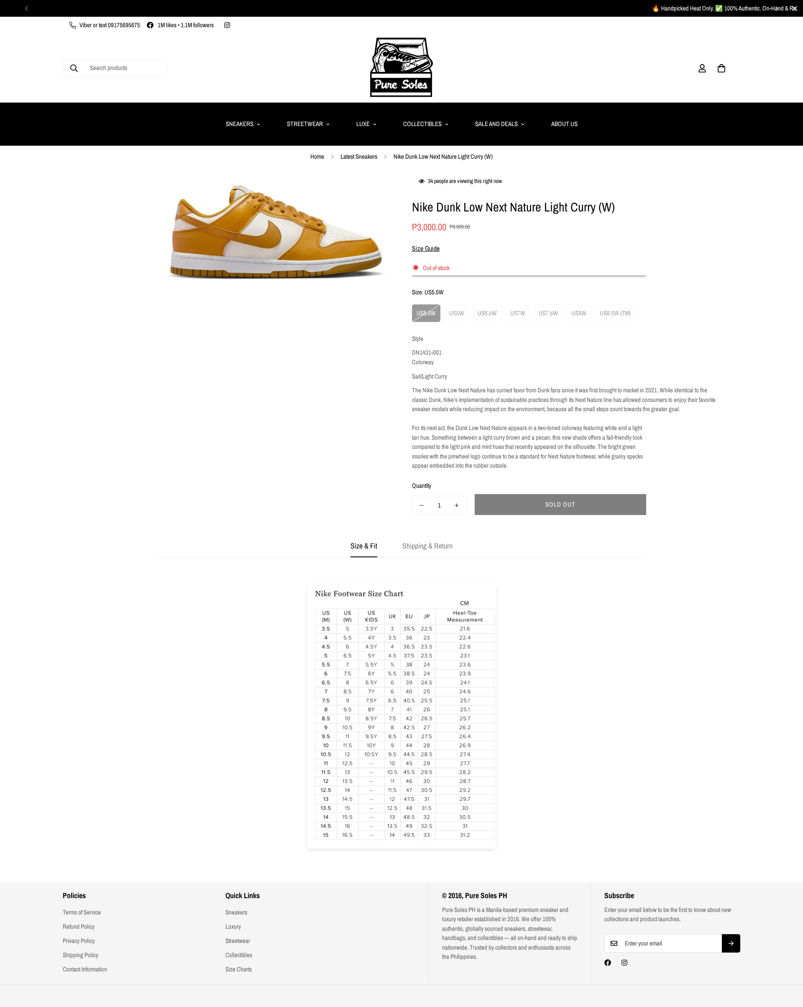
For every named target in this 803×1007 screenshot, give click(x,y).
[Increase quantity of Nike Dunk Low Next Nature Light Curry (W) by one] (457, 505)
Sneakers (239, 123)
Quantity (421, 485)
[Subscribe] (731, 943)
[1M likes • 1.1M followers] (607, 962)
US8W (578, 313)
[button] (721, 68)
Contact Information (85, 969)
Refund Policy (79, 926)
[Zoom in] (373, 192)
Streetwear (305, 123)
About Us (564, 123)
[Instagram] (227, 25)
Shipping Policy (80, 954)
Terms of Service (82, 912)
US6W (456, 313)
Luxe (363, 123)
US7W (517, 313)
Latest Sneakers (358, 156)
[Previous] (26, 8)
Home (317, 156)
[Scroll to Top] (786, 961)
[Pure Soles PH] (401, 68)
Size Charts (238, 969)
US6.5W (487, 313)
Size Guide (426, 248)
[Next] (776, 8)
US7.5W (548, 313)
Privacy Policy (79, 940)
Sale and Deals (496, 123)
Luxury (233, 926)
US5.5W (426, 313)
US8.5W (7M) (615, 313)
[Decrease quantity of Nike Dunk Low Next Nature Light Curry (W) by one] (421, 505)
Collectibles (422, 123)
